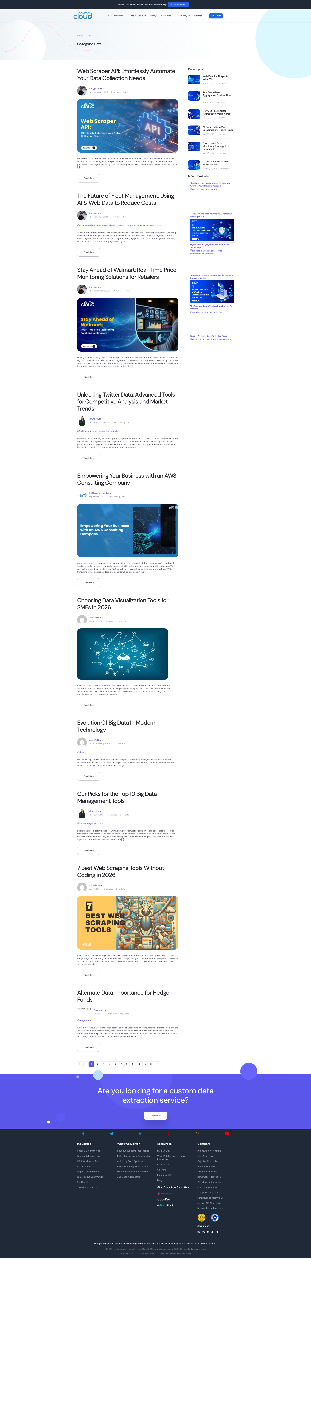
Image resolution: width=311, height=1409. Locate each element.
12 (151, 1064)
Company (182, 15)
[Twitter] (111, 1133)
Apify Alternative (206, 1166)
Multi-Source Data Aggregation (134, 1156)
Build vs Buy (163, 1150)
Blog (120, 621)
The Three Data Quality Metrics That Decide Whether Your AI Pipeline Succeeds (210, 184)
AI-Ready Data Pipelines (130, 1161)
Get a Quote (216, 16)
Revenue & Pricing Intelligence (133, 1150)
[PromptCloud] (82, 15)
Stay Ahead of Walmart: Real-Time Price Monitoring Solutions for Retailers (126, 273)
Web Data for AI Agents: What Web (216, 78)
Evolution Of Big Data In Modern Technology (116, 726)
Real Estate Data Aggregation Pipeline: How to (217, 95)
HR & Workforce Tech (88, 1161)
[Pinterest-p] (169, 1133)
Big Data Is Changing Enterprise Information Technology (209, 246)
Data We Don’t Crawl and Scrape (175, 1253)
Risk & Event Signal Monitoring (133, 1166)
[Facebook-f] (83, 1133)
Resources (166, 15)
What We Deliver (115, 15)
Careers (161, 1169)
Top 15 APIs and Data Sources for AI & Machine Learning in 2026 (211, 215)
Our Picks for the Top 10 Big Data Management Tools (117, 797)
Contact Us (156, 1115)
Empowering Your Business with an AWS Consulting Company (126, 479)
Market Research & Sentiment (133, 1171)
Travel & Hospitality (87, 1187)
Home (80, 35)
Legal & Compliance (88, 1171)
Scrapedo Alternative (208, 1192)
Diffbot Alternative (207, 1187)
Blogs (160, 1180)
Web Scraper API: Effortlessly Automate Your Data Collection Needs (126, 75)
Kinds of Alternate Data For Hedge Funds (208, 336)
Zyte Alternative (205, 1156)
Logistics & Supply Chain (90, 1176)
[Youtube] (226, 1133)
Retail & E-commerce (88, 1150)
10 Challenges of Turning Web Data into (216, 163)
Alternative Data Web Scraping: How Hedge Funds (218, 128)
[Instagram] (197, 1133)
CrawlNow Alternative (209, 1182)
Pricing (153, 15)
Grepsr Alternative (207, 1171)
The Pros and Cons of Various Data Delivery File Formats (211, 307)
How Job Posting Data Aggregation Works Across (217, 112)
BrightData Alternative (209, 1150)
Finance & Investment (88, 1156)
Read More (89, 178)
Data (125, 92)
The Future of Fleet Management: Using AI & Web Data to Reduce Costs (125, 199)
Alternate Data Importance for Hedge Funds (123, 996)
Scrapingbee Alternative (210, 1197)
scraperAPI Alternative (209, 1203)
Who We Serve (136, 15)
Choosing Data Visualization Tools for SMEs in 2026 (122, 604)
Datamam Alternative (209, 1176)
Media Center (164, 1174)
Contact (198, 15)
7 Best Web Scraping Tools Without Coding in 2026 (120, 871)
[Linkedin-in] (140, 1133)
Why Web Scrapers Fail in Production (171, 1157)
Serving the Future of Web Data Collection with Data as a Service (211, 276)
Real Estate (83, 1182)
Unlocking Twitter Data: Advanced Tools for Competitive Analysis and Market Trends (126, 401)
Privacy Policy (126, 1253)
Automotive (83, 1166)
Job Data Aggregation (129, 1176)
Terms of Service (146, 1253)
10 (139, 1064)
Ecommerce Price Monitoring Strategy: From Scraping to (217, 146)
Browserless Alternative (210, 1208)
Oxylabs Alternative (207, 1161)
